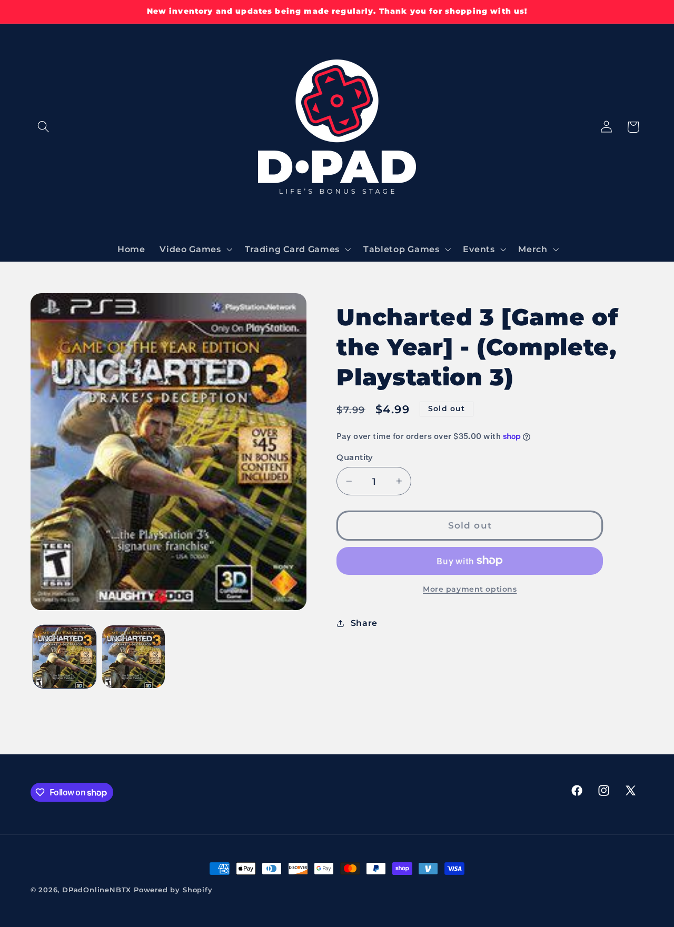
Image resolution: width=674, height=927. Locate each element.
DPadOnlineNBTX (96, 890)
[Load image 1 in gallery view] (64, 656)
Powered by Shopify (173, 890)
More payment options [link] (470, 589)
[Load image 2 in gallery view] (133, 656)
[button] (44, 127)
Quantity (354, 457)
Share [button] (364, 622)
